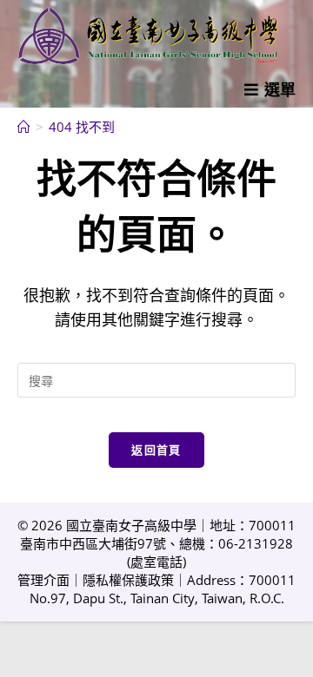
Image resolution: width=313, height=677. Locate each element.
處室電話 (156, 561)
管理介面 (43, 579)
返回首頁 (156, 449)
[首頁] (23, 126)
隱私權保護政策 (128, 579)
